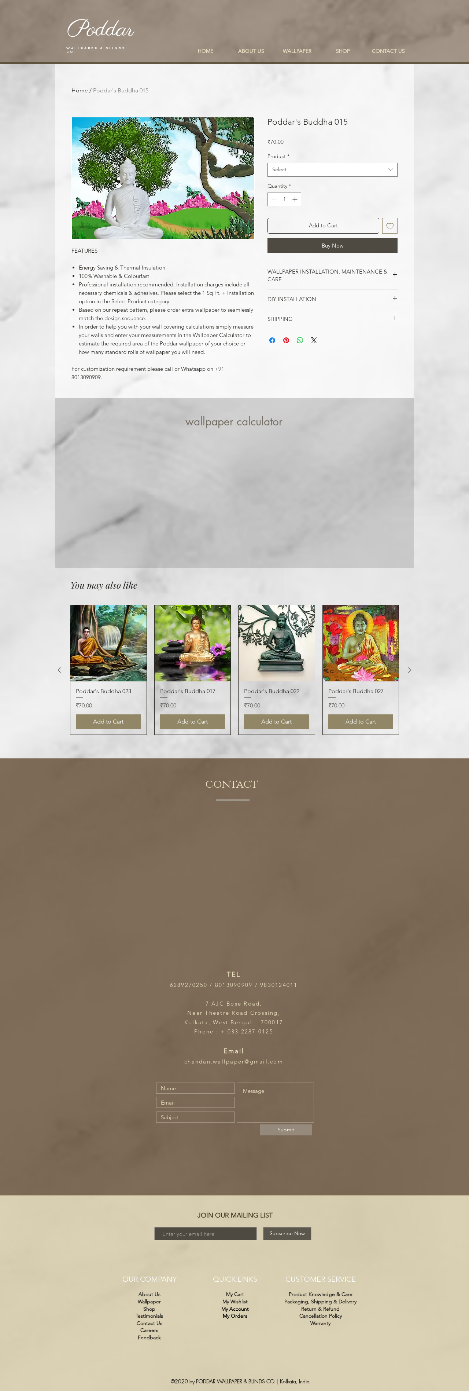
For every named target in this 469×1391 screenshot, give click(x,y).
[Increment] (295, 199)
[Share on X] (314, 340)
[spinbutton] (284, 199)
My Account (235, 1309)
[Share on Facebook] (272, 340)
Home (79, 90)
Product (278, 156)
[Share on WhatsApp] (300, 340)
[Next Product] (409, 670)
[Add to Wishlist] (390, 226)
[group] (234, 669)
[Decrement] (273, 199)
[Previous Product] (59, 670)
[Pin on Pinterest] (286, 340)
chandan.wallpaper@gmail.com (233, 1061)
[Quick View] (108, 643)
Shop (149, 1309)
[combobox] (332, 170)
